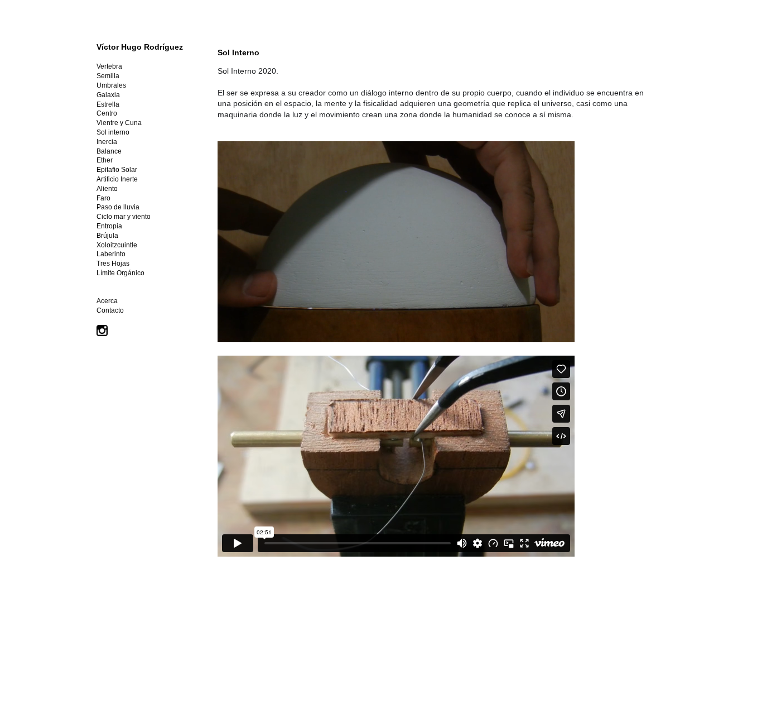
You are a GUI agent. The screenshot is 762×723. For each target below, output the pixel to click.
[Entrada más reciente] (220, 636)
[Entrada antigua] (653, 636)
